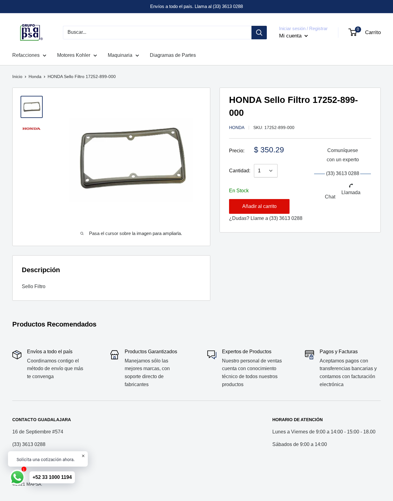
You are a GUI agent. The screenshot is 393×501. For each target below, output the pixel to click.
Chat (330, 196)
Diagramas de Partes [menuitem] (173, 55)
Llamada (350, 192)
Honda (35, 76)
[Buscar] (259, 32)
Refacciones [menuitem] (26, 55)
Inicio (17, 76)
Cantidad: (239, 170)
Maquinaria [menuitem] (120, 55)
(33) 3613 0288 (285, 218)
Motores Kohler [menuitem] (73, 55)
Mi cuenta (291, 36)
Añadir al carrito (259, 206)
